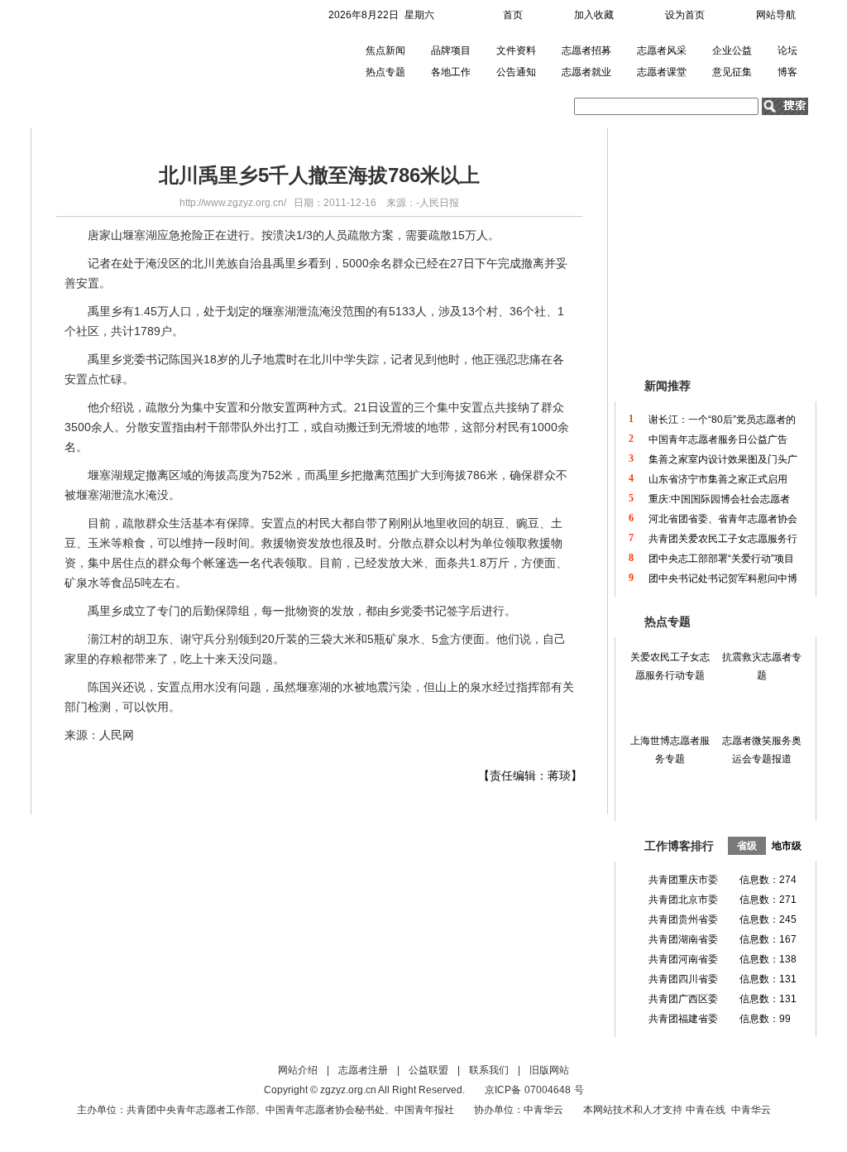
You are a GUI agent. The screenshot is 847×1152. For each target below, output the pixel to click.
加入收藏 (594, 15)
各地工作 (451, 72)
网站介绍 (298, 1070)
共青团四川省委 (683, 979)
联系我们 (489, 1070)
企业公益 (732, 50)
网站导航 (776, 15)
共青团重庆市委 (683, 880)
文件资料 (516, 50)
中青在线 (705, 1110)
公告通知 (516, 72)
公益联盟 (428, 1070)
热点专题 (385, 72)
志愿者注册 (363, 1070)
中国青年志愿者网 (124, 62)
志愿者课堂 (662, 72)
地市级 (787, 846)
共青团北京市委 (683, 899)
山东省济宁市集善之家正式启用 (717, 479)
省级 (747, 846)
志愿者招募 (586, 50)
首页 (513, 15)
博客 (787, 72)
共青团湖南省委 (683, 939)
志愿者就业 (586, 72)
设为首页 (685, 15)
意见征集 (732, 72)
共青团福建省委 (683, 1019)
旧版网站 (549, 1070)
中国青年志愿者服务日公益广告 (717, 439)
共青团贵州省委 (683, 919)
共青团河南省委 (683, 959)
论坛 (787, 50)
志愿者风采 (662, 50)
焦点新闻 (385, 50)
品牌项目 (451, 50)
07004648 (547, 1090)
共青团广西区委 (683, 999)
